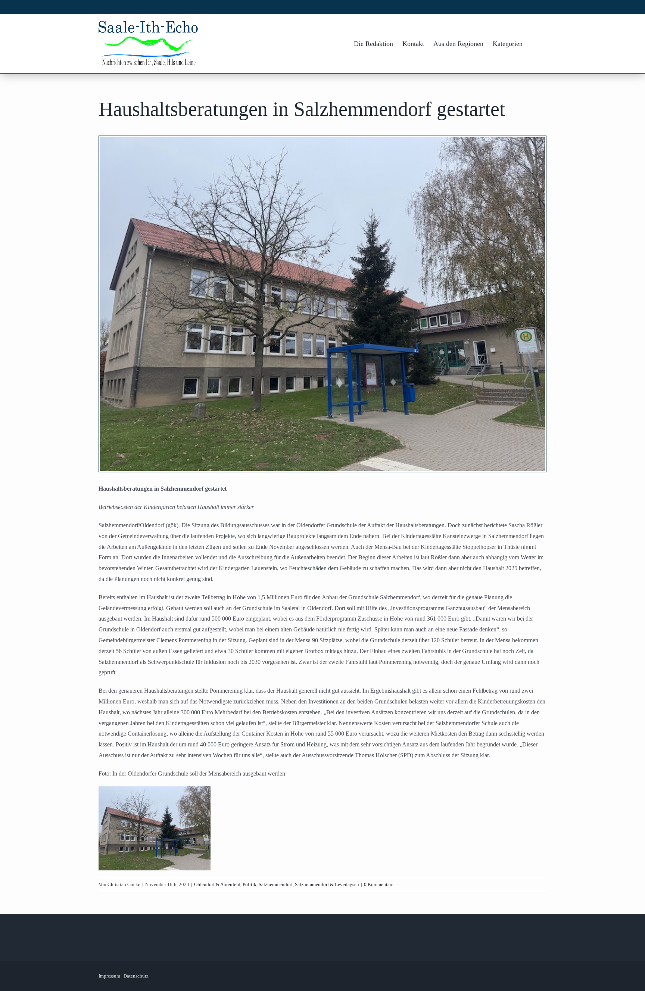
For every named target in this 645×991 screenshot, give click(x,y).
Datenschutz (136, 976)
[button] (534, 43)
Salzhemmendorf (276, 884)
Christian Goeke (124, 884)
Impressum (109, 976)
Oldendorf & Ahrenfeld (217, 884)
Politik (249, 884)
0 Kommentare (378, 884)
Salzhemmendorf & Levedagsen (327, 884)
